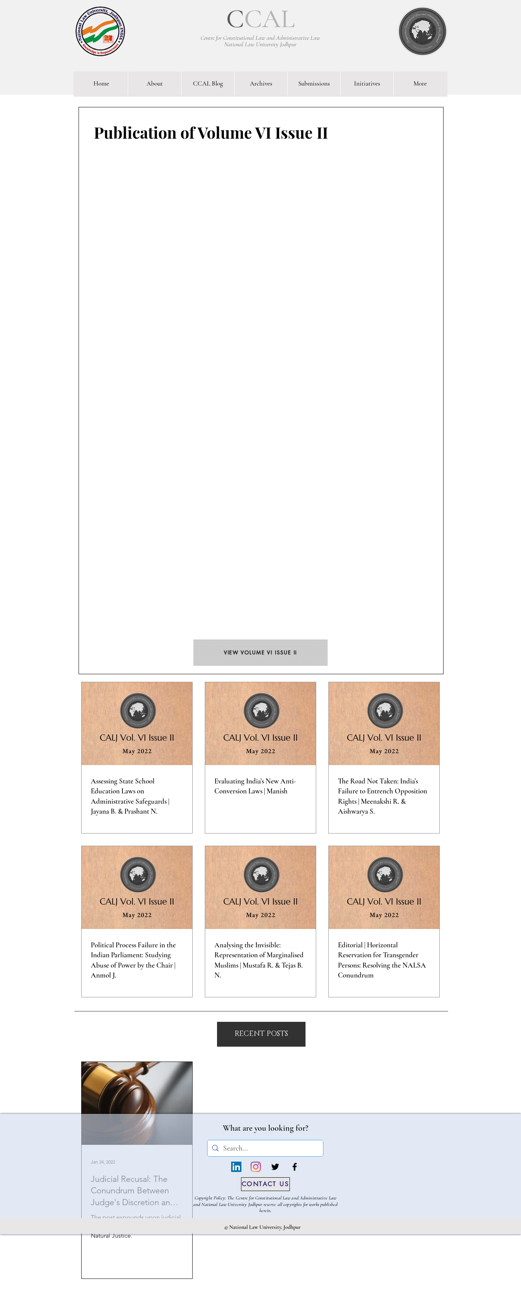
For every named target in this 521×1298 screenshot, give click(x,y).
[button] (261, 1034)
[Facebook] (294, 1167)
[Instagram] (256, 1167)
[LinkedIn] (236, 1167)
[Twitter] (275, 1167)
